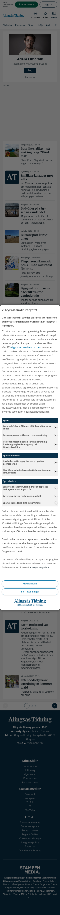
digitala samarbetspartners (26, 347)
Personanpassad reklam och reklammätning (25, 435)
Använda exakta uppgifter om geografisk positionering (23, 462)
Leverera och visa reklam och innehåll (22, 496)
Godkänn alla (30, 583)
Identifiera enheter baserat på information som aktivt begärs (26, 471)
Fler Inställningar (30, 591)
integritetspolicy (39, 567)
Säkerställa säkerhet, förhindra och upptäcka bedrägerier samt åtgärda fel (25, 488)
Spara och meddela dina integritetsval (22, 502)
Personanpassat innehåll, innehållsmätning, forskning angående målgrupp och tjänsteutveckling (25, 444)
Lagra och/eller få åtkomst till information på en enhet (27, 427)
